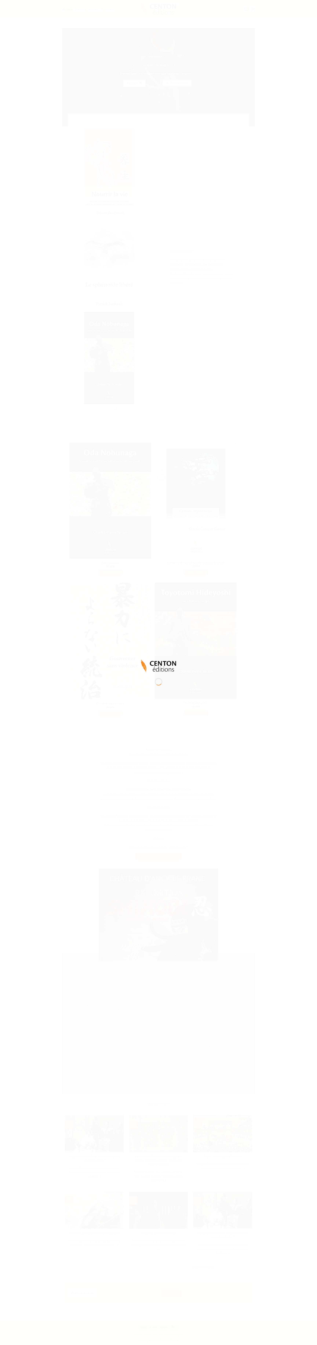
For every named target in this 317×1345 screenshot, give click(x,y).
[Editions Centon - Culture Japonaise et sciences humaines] (158, 665)
